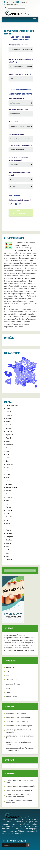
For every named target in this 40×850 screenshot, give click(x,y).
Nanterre (9, 415)
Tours (8, 474)
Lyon (7, 553)
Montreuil (9, 428)
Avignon (8, 421)
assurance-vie (11, 696)
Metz (7, 467)
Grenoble (9, 510)
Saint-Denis (10, 425)
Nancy (8, 441)
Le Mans (9, 497)
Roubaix (8, 438)
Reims (8, 523)
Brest (7, 500)
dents (8, 688)
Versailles (9, 418)
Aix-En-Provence (11, 487)
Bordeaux (9, 533)
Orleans (8, 458)
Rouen (8, 451)
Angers (8, 507)
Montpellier (9, 536)
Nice (7, 546)
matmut (9, 692)
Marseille (9, 560)
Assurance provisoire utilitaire (17, 721)
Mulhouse (9, 454)
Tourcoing (9, 431)
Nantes (8, 543)
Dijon (7, 504)
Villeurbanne (10, 471)
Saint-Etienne (10, 517)
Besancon (9, 464)
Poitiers (8, 412)
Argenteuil (9, 435)
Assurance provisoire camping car (19, 726)
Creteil (8, 408)
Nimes (8, 481)
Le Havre (9, 527)
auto (7, 671)
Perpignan (9, 444)
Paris (7, 556)
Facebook (10, 2)
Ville (7, 477)
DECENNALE (11, 680)
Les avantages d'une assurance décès (20, 786)
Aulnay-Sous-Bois (12, 405)
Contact (23, 2)
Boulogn (8, 448)
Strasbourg (9, 540)
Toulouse (9, 550)
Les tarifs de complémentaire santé (19, 790)
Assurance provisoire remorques (18, 717)
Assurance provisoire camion (17, 713)
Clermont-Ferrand (12, 494)
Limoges (9, 484)
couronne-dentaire (13, 684)
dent (7, 676)
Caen (7, 461)
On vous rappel (13, 5)
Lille (7, 520)
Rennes (8, 530)
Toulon (8, 513)
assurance (10, 667)
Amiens (8, 490)
